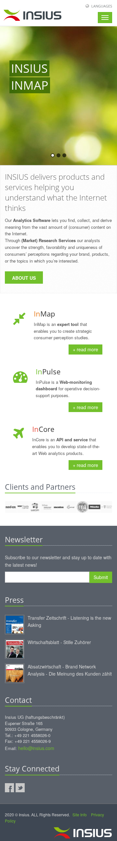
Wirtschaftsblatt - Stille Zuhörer (59, 642)
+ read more (85, 349)
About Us (24, 278)
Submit (101, 577)
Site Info (79, 814)
